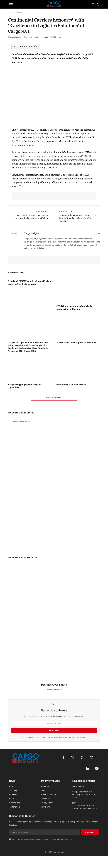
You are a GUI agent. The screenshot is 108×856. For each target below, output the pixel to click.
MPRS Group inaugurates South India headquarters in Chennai (74, 307)
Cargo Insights (15, 37)
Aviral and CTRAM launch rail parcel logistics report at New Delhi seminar (30, 282)
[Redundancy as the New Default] (78, 368)
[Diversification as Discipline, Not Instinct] (78, 326)
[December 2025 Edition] (54, 624)
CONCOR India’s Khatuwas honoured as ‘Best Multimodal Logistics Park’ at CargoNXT (77, 218)
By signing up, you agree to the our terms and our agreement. (55, 737)
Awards (45, 37)
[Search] (97, 4)
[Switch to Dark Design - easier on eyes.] (93, 4)
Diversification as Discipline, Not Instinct (76, 342)
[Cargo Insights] (54, 4)
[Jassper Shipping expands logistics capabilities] (30, 368)
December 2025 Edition (54, 684)
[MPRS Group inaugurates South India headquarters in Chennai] (78, 290)
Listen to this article (26, 46)
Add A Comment (54, 398)
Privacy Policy (70, 737)
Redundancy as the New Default (71, 384)
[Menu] (11, 4)
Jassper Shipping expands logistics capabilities (25, 386)
